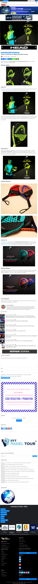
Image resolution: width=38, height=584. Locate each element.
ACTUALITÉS (5, 52)
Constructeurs (3, 556)
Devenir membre (5, 0)
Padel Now (19, 532)
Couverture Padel (4, 563)
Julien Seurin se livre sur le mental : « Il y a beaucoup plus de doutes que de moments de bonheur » (16, 462)
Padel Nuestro (33, 532)
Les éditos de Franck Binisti (5, 543)
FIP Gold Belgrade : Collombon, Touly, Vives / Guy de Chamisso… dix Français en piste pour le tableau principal (18, 471)
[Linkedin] (10, 59)
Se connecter (21, 543)
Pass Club (17, 583)
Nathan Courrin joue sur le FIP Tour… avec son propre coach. (15, 330)
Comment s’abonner (22, 541)
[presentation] (0, 528)
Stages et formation (4, 554)
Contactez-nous (3, 545)
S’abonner (19, 420)
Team (24, 583)
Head (12, 52)
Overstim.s (12, 532)
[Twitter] (6, 59)
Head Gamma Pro (5, 241)
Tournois (1, 0)
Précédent (2, 47)
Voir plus (2, 551)
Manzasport (5, 532)
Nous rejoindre (21, 583)
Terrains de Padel (4, 575)
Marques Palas (3, 558)
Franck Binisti (13, 314)
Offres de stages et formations (23, 546)
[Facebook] (2, 59)
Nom (2, 368)
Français (29, 0)
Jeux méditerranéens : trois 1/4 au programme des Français (10, 473)
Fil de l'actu (9, 52)
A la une (2, 52)
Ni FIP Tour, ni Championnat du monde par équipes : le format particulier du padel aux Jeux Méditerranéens (17, 469)
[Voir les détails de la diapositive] (19, 48)
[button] (10, 534)
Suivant (35, 47)
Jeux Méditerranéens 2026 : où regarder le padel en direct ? (10, 480)
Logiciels (2, 559)
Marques (15, 52)
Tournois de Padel (4, 572)
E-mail (2, 371)
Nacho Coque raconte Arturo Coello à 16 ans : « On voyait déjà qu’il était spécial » (19, 340)
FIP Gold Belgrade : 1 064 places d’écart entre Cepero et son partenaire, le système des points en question (17, 478)
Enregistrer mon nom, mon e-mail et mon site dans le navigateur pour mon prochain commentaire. (16, 374)
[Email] (17, 59)
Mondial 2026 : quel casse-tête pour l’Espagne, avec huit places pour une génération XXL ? (15, 476)
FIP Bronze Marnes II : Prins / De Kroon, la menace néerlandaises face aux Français (18, 4)
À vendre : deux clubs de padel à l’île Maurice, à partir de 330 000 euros (12, 464)
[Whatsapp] (13, 59)
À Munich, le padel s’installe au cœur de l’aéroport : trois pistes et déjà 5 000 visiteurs (19, 325)
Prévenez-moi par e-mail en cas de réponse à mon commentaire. (11, 376)
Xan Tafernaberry (5, 56)
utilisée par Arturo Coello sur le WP (7, 244)
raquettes (18, 52)
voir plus (25, 506)
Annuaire (14, 583)
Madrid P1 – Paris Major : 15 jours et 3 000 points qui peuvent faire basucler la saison (14, 466)
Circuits (2, 561)
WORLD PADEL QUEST (26, 532)
